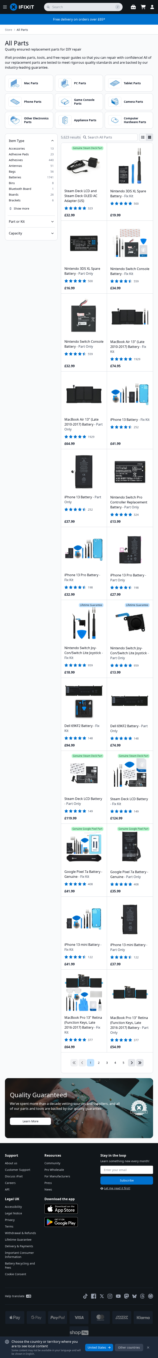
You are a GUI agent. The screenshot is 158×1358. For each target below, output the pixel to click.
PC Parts (80, 83)
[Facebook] (93, 1296)
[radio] (142, 137)
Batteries (15, 177)
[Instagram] (110, 1296)
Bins (12, 183)
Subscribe (127, 1180)
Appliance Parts (85, 120)
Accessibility (13, 1207)
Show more (21, 208)
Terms (9, 1226)
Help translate (14, 1296)
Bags (12, 171)
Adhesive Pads (19, 154)
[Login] (152, 7)
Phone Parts (32, 102)
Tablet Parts (132, 83)
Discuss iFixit (14, 1176)
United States (97, 1347)
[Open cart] (143, 7)
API (7, 1189)
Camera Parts (133, 102)
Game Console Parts (84, 101)
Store (8, 30)
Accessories (17, 148)
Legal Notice (13, 1213)
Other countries (129, 1347)
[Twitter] (101, 1296)
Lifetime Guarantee (18, 1239)
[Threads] (142, 1296)
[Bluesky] (134, 1296)
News (48, 1189)
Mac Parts (31, 83)
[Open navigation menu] (5, 7)
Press (48, 1183)
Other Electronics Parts (36, 120)
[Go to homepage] (23, 7)
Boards (14, 194)
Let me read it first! (117, 1188)
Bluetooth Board (20, 189)
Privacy (10, 1220)
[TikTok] (85, 1296)
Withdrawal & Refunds (20, 1233)
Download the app (59, 1199)
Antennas (15, 166)
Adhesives (16, 160)
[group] (146, 137)
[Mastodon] (126, 1296)
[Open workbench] (133, 7)
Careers (10, 1183)
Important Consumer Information (19, 1255)
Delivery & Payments (19, 1246)
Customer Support (17, 1170)
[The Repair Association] (150, 1296)
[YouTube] (118, 1296)
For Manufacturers (57, 1176)
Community (52, 1163)
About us (11, 1163)
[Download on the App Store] (61, 1209)
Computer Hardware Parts (135, 120)
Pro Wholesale (54, 1170)
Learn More (30, 1121)
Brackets (15, 200)
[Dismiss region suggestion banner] (148, 1347)
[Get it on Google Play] (61, 1222)
